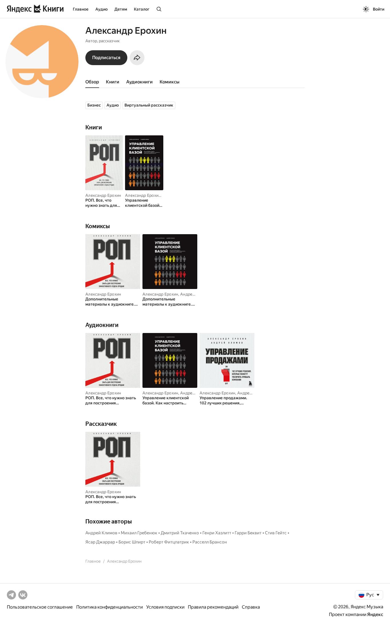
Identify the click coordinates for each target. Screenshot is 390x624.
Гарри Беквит (248, 532)
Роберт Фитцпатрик (169, 542)
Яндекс (375, 614)
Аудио (101, 9)
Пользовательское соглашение (40, 607)
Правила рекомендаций (213, 607)
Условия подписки (165, 607)
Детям (120, 9)
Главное (81, 9)
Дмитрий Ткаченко (180, 532)
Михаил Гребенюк (139, 532)
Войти (378, 9)
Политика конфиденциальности (109, 607)
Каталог (141, 9)
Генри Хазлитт (216, 532)
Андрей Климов (195, 294)
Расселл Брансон (209, 542)
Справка (251, 607)
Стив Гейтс (276, 532)
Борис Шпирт (131, 542)
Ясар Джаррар (100, 542)
